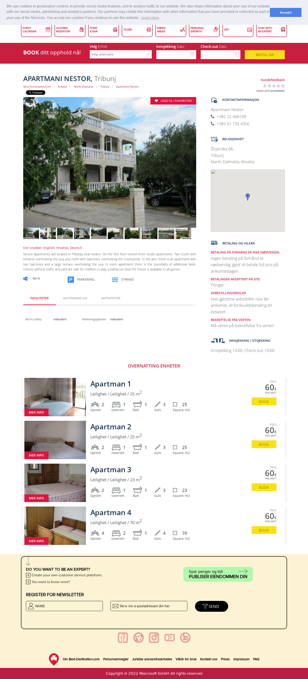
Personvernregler (116, 659)
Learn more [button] (150, 18)
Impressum (241, 659)
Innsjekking (170, 46)
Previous (15, 165)
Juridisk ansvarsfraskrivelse (152, 659)
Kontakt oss (208, 659)
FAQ (256, 659)
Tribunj (104, 86)
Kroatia (62, 86)
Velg (98, 46)
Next (204, 165)
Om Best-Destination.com (81, 659)
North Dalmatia (83, 86)
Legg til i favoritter (176, 101)
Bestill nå (265, 54)
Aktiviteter (110, 298)
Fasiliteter (39, 298)
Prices (225, 659)
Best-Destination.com (37, 86)
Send (214, 606)
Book (264, 401)
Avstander (75, 298)
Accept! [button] (286, 12)
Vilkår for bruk (186, 659)
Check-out (213, 46)
